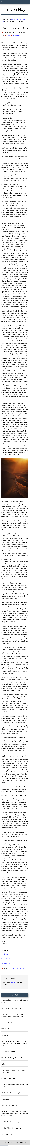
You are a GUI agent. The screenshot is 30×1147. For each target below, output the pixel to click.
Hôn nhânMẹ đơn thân (18, 968)
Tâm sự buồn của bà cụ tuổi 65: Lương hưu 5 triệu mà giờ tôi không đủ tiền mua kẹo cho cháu (15, 1043)
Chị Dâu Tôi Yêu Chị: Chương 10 (11, 1128)
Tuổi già (4, 1064)
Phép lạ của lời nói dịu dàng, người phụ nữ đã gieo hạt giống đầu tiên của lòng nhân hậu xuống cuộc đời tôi (15, 1113)
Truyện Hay (15, 9)
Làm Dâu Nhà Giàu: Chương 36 (11, 1093)
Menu (15, 2)
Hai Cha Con (5, 1035)
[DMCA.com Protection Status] (4, 1146)
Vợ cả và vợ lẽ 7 (6, 963)
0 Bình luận (16, 35)
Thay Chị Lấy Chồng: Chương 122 (12, 1058)
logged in (13, 982)
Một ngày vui (5, 1099)
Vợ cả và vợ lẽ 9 (6, 954)
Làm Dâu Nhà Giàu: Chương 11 (11, 1122)
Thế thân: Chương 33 (8, 1029)
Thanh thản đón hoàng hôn (10, 1105)
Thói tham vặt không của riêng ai (11, 1008)
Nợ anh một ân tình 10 (8, 1051)
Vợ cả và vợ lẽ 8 (6, 959)
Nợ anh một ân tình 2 (8, 1134)
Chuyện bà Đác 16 (7, 1023)
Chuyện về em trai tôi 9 (8, 1078)
